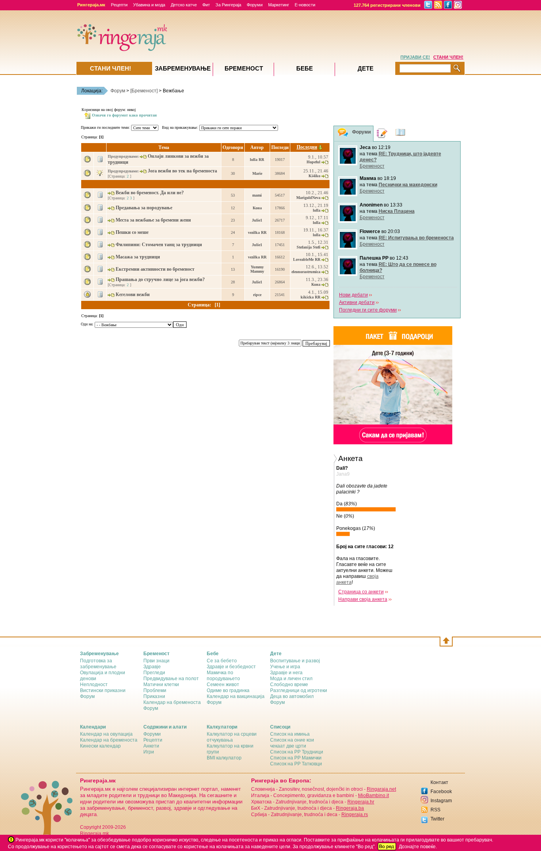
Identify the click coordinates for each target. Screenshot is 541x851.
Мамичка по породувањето (223, 675)
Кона (257, 208)
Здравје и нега (286, 672)
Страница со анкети (361, 592)
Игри (148, 752)
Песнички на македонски (408, 184)
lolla (316, 210)
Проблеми (154, 690)
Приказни (154, 696)
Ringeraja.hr (360, 802)
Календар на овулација (106, 734)
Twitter (437, 819)
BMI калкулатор (224, 758)
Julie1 (257, 220)
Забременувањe (183, 68)
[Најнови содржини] (400, 133)
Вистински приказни (103, 690)
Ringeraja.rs (354, 814)
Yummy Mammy (257, 269)
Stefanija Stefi (308, 247)
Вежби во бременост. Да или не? (150, 192)
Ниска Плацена (397, 211)
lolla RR (257, 159)
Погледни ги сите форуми (368, 310)
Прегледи (154, 672)
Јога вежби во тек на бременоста (183, 171)
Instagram (441, 800)
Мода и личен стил (291, 678)
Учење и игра (285, 666)
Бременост (372, 166)
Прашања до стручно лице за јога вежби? (161, 279)
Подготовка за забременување (98, 663)
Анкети (151, 746)
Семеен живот (223, 684)
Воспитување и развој (295, 661)
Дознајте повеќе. (418, 846)
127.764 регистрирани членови (387, 5)
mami (257, 195)
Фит (206, 4)
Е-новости (305, 4)
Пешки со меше (133, 232)
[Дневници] (382, 133)
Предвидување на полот (171, 678)
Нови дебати (353, 295)
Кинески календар (100, 746)
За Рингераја (228, 4)
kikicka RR (310, 297)
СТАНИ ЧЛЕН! (448, 57)
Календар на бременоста (172, 702)
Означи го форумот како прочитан (124, 115)
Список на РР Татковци (296, 764)
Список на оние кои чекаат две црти (292, 743)
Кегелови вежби (133, 294)
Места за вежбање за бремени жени (154, 220)
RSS (435, 810)
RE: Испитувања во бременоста (416, 238)
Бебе (304, 68)
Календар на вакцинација (236, 696)
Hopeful (313, 162)
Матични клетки (161, 684)
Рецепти (119, 4)
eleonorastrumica (305, 272)
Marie (257, 173)
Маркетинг (278, 4)
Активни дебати (357, 302)
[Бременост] (144, 91)
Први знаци (156, 661)
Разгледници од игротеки (298, 690)
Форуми (255, 4)
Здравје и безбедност (231, 666)
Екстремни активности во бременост (156, 269)
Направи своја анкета (362, 599)
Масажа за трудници (138, 257)
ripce (257, 295)
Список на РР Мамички (296, 758)
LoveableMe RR (306, 259)
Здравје (152, 666)
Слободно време (289, 684)
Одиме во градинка (228, 690)
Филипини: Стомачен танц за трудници (159, 244)
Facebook (441, 791)
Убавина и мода (149, 4)
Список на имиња (290, 734)
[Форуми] (343, 134)
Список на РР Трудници (296, 752)
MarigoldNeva (308, 197)
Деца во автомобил (292, 696)
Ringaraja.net (381, 789)
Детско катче (184, 4)
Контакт (439, 782)
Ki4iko (314, 176)
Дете (365, 68)
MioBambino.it (373, 795)
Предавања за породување (144, 207)
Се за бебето (222, 661)
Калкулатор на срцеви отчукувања (232, 737)
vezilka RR (257, 232)
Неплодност (94, 684)
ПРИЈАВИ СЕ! (415, 57)
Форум (117, 91)
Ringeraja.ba (350, 808)
